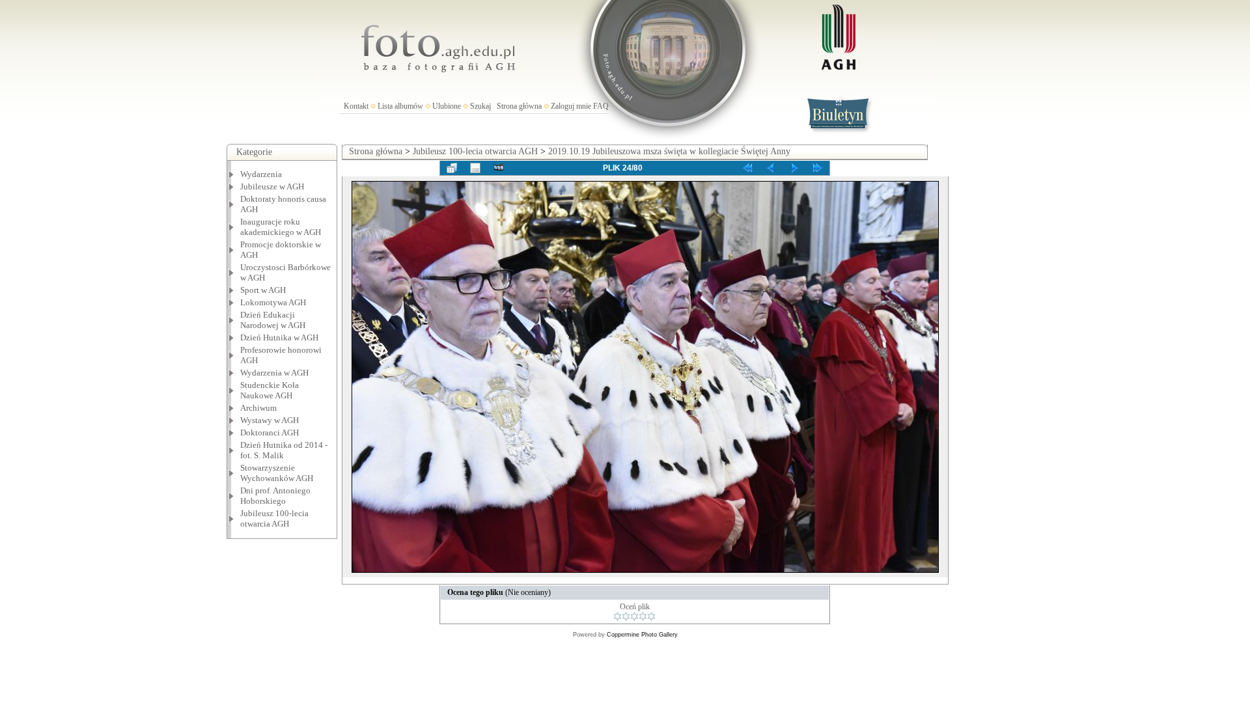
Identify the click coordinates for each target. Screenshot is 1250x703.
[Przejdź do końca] (817, 168)
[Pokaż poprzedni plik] (771, 168)
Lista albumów (400, 106)
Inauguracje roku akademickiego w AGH (280, 227)
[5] (651, 616)
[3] (634, 616)
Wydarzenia (261, 174)
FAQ (601, 106)
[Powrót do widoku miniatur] (452, 168)
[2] (626, 616)
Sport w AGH (263, 290)
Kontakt (356, 106)
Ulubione (446, 106)
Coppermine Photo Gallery (642, 634)
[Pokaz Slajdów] (498, 168)
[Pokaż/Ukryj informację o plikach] (475, 168)
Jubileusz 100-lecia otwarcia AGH (274, 518)
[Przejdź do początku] (747, 168)
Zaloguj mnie (571, 106)
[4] (643, 616)
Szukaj (480, 106)
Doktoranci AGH (269, 432)
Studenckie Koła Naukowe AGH (269, 390)
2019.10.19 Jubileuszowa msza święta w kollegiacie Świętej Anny (669, 151)
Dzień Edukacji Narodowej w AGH (272, 320)
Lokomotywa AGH (273, 302)
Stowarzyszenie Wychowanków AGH (276, 473)
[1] (617, 616)
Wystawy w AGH (269, 420)
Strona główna (519, 106)
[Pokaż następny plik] (794, 168)
